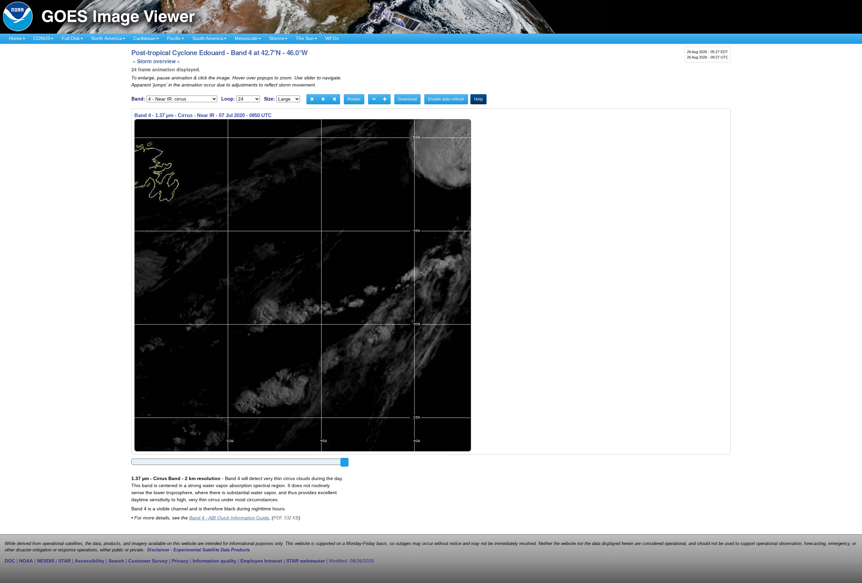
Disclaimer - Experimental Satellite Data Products (198, 550)
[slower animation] (373, 99)
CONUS (41, 38)
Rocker (354, 99)
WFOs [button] (332, 38)
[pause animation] (323, 99)
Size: (269, 99)
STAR (64, 560)
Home (15, 38)
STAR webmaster (305, 560)
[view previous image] (312, 99)
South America (207, 38)
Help (478, 99)
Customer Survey (148, 560)
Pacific (174, 38)
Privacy (180, 560)
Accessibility (89, 560)
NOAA (26, 560)
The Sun (305, 38)
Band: (138, 99)
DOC (10, 560)
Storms (276, 38)
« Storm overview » (156, 61)
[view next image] (334, 99)
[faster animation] (385, 99)
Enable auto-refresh (446, 99)
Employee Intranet (261, 560)
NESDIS (45, 560)
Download (407, 99)
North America (106, 38)
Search (116, 560)
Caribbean (144, 38)
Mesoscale (246, 38)
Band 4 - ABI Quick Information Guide (229, 517)
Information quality (214, 560)
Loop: (228, 99)
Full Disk (71, 38)
